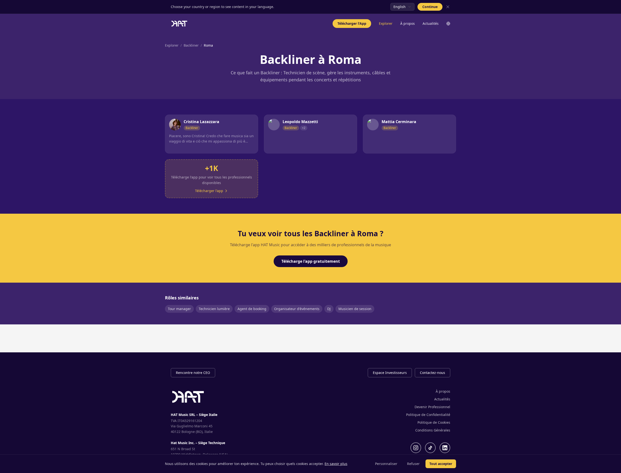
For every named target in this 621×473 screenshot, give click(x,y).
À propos (407, 23)
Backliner (191, 45)
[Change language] (448, 23)
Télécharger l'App (351, 23)
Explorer (385, 23)
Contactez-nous (432, 372)
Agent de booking (251, 308)
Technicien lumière (214, 308)
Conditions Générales (432, 430)
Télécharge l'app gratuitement (310, 261)
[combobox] (402, 7)
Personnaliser (386, 463)
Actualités (431, 23)
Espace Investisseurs (390, 372)
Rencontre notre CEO (193, 372)
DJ (329, 308)
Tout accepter (440, 463)
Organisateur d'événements (296, 308)
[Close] (447, 6)
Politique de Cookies (433, 422)
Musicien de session (354, 308)
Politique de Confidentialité (428, 414)
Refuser (413, 463)
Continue (430, 6)
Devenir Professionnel (432, 407)
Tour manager (179, 308)
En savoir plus (336, 463)
